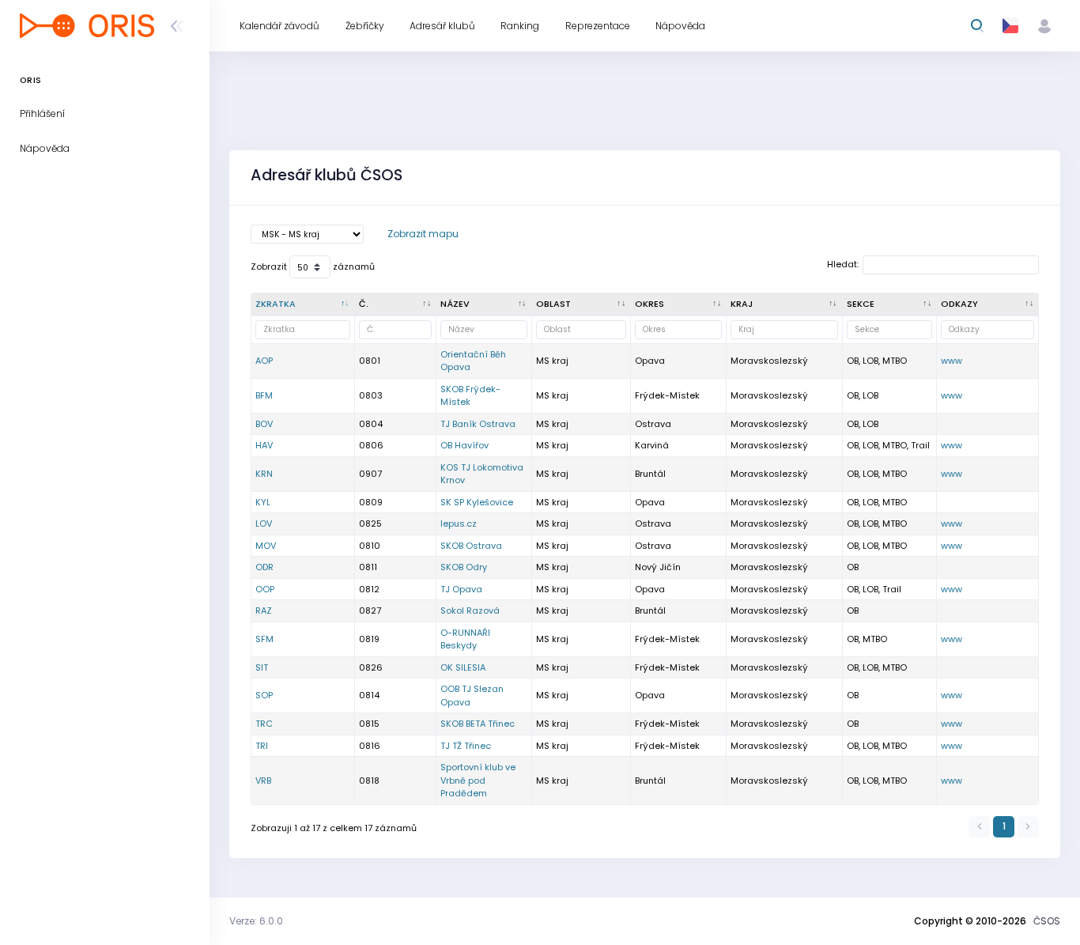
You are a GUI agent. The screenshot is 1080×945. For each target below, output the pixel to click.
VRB (263, 780)
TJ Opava (461, 589)
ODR (264, 567)
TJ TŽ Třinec (465, 745)
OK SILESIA (462, 667)
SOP (264, 695)
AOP (264, 360)
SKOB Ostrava (471, 545)
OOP (264, 589)
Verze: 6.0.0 (256, 921)
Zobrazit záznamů (313, 266)
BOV (264, 424)
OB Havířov (464, 445)
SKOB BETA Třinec (477, 723)
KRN (264, 473)
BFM (264, 395)
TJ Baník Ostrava (477, 424)
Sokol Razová (470, 610)
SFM (264, 639)
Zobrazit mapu (423, 233)
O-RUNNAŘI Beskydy (465, 639)
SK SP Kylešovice (476, 502)
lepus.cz (458, 523)
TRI (261, 745)
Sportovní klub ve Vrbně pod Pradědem (477, 780)
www (951, 360)
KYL (262, 502)
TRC (264, 723)
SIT (261, 667)
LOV (263, 523)
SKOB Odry (463, 567)
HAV (264, 445)
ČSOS (1046, 921)
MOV (265, 545)
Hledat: (843, 264)
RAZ (263, 610)
